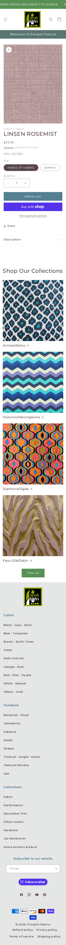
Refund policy (22, 930)
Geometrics (12, 723)
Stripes (9, 748)
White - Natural (15, 683)
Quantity (9, 175)
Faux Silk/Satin (15, 560)
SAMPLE (50, 167)
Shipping (8, 147)
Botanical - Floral (16, 715)
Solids (8, 740)
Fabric (8, 797)
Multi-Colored (14, 658)
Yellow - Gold (13, 691)
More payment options (33, 215)
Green (8, 650)
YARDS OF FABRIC (21, 167)
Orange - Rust (14, 667)
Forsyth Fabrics (39, 924)
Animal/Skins (14, 345)
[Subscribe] (56, 868)
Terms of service (21, 936)
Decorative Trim (15, 813)
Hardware (11, 830)
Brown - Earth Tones (19, 641)
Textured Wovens (16, 765)
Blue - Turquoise (16, 633)
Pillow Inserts (13, 822)
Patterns (10, 732)
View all (33, 573)
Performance (13, 805)
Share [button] (11, 226)
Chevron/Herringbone (21, 417)
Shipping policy (49, 936)
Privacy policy (46, 930)
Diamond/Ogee (16, 489)
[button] (5, 19)
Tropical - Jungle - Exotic (22, 757)
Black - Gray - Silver (18, 625)
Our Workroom (14, 838)
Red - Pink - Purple (17, 675)
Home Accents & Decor (20, 847)
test (6, 773)
